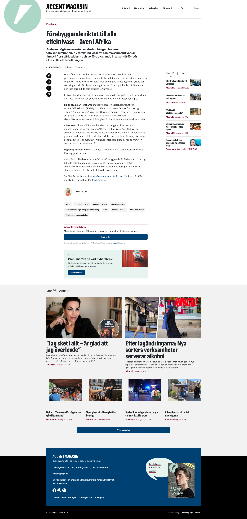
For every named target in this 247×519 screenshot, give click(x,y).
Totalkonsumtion (137, 210)
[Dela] (48, 82)
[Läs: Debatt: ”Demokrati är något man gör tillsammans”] (65, 390)
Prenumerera (76, 273)
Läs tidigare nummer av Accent (155, 467)
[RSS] (64, 490)
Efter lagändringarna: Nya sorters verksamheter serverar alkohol (156, 349)
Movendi (167, 8)
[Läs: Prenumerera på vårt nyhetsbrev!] (135, 258)
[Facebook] (54, 490)
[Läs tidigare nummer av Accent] (181, 480)
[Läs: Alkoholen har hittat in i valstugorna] (184, 390)
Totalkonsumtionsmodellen (77, 215)
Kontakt (56, 497)
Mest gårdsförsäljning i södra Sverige (101, 414)
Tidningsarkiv (85, 497)
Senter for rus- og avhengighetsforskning (82, 210)
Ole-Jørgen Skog (118, 204)
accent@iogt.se (60, 473)
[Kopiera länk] (48, 88)
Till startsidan (123, 430)
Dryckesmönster (81, 204)
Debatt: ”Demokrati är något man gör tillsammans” (63, 414)
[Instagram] (59, 490)
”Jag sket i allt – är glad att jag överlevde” (77, 346)
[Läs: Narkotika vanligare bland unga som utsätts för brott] (145, 390)
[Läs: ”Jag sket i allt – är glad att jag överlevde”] (84, 317)
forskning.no (99, 179)
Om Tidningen (69, 497)
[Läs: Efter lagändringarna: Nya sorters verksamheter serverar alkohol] (163, 317)
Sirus (105, 210)
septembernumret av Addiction (106, 176)
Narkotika (139, 8)
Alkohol (126, 8)
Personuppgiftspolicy (191, 512)
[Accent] (65, 456)
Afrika (68, 204)
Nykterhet (153, 8)
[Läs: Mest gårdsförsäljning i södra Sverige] (105, 390)
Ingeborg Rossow (100, 204)
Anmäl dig (106, 237)
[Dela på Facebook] (48, 75)
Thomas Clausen (119, 210)
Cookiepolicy (173, 512)
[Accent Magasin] (66, 6)
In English (99, 497)
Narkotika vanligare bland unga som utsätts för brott (141, 414)
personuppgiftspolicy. (116, 243)
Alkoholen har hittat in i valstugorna (177, 414)
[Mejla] (48, 94)
